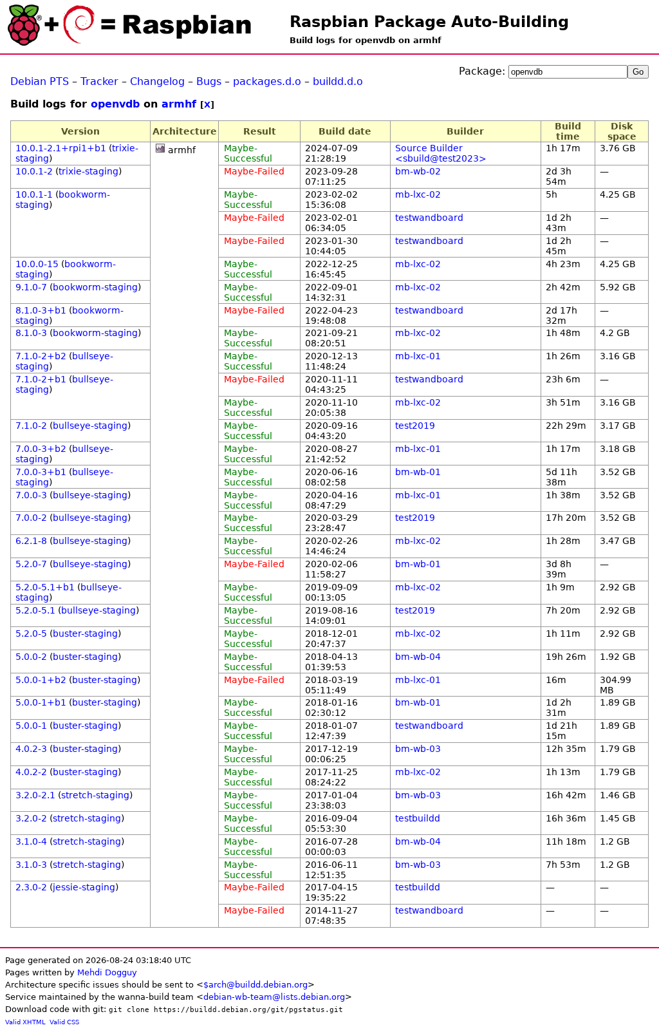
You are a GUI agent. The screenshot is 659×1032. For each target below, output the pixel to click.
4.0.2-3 (31, 749)
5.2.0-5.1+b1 (45, 587)
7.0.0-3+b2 (40, 449)
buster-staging (85, 633)
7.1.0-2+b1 (40, 379)
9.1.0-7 (31, 287)
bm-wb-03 (418, 749)
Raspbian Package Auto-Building (429, 22)
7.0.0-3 (31, 495)
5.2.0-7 (31, 564)
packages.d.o (267, 81)
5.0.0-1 (31, 725)
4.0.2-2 (31, 772)
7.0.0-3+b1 (40, 472)
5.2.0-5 (31, 633)
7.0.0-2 (31, 517)
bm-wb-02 (418, 171)
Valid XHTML (25, 1022)
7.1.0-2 (31, 425)
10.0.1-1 (34, 194)
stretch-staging (95, 795)
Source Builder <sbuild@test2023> (441, 153)
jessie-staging (84, 887)
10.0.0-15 (37, 264)
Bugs (208, 81)
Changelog (157, 81)
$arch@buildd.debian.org (255, 985)
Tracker (99, 81)
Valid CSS (64, 1022)
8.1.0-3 (31, 333)
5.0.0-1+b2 (40, 680)
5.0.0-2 (31, 657)
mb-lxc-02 (418, 194)
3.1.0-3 (31, 864)
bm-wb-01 (418, 472)
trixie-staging (88, 171)
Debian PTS (39, 81)
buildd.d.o (338, 81)
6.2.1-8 (31, 541)
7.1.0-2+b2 (40, 356)
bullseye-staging (90, 425)
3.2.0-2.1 (35, 795)
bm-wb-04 (418, 657)
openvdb (115, 104)
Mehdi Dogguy (107, 972)
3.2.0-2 (31, 818)
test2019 (415, 425)
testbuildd (417, 818)
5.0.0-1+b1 (40, 702)
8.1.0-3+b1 (40, 310)
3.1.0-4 (31, 841)
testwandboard (429, 217)
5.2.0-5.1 (35, 610)
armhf (179, 104)
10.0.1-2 (34, 171)
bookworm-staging (95, 287)
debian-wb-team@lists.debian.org (274, 997)
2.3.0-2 (31, 887)
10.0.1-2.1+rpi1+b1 (60, 148)
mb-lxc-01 (418, 356)
